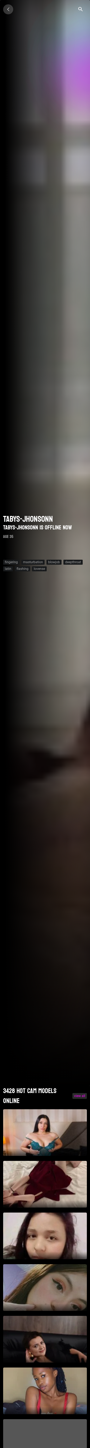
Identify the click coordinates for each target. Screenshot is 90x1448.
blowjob (54, 562)
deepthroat (73, 562)
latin (8, 569)
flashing (22, 569)
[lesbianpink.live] (8, 9)
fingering (11, 562)
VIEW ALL (79, 1096)
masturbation (33, 562)
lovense (39, 569)
